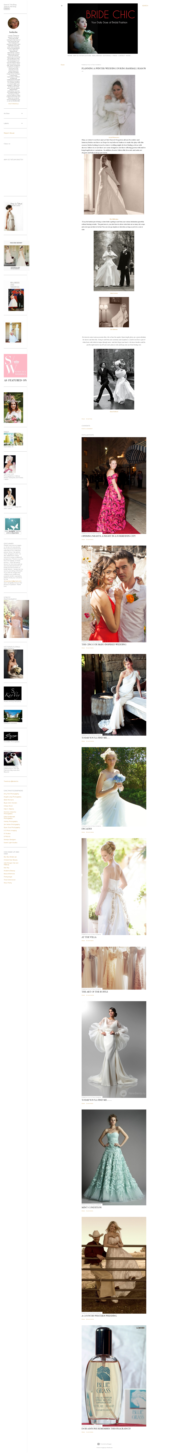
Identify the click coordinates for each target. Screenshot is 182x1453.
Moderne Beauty (9, 871)
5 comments (89, 1211)
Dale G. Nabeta (9, 809)
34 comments (90, 995)
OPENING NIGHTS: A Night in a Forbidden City (108, 536)
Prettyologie (8, 877)
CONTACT (121, 55)
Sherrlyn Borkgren (10, 839)
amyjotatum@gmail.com (12, 581)
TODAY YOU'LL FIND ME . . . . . (97, 1099)
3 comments (89, 1103)
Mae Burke (109, 1447)
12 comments (89, 648)
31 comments (89, 940)
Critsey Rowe (8, 806)
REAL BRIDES (97, 55)
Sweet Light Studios (10, 842)
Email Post (89, 419)
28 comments (90, 1319)
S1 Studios (7, 833)
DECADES (87, 828)
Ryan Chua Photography (12, 827)
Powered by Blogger (106, 1444)
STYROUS (7, 836)
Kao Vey (6, 868)
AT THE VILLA (89, 937)
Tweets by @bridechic (11, 781)
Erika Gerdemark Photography (9, 817)
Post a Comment (87, 428)
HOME (70, 55)
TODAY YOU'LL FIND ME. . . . (96, 737)
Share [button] (63, 65)
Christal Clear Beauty (11, 860)
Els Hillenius (114, 219)
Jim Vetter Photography (12, 824)
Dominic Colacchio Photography (10, 813)
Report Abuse (9, 133)
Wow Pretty (8, 883)
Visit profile (13, 104)
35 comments (90, 832)
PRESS (115, 55)
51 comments (89, 539)
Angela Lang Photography (12, 797)
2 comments (89, 1432)
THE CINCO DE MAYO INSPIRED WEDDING (104, 644)
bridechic (13, 32)
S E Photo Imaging (10, 830)
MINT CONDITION (92, 1207)
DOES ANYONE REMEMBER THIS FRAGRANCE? (106, 1428)
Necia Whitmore (9, 874)
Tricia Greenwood (9, 880)
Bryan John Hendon (10, 803)
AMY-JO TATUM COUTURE (82, 55)
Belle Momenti (9, 800)
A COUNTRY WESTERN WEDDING (99, 1315)
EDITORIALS (107, 55)
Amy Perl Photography (11, 794)
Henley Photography (11, 821)
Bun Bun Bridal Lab (10, 857)
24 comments (90, 741)
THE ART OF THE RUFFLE (95, 991)
